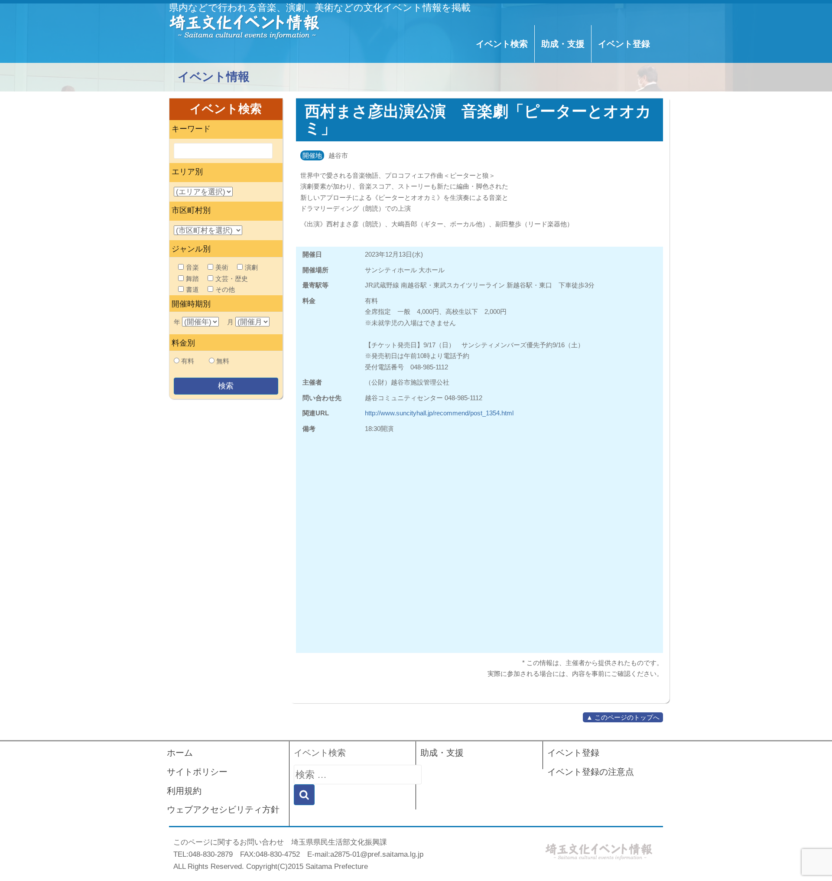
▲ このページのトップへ (623, 717)
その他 (225, 289)
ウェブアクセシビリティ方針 (223, 809)
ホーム (180, 752)
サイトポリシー (197, 772)
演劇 (251, 267)
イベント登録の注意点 (590, 772)
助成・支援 (563, 44)
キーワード (191, 128)
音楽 (192, 267)
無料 (222, 361)
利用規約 (184, 791)
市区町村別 (191, 210)
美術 (221, 267)
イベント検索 (502, 44)
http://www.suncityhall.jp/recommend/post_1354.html (439, 413)
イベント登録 (624, 44)
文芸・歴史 (231, 278)
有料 (187, 361)
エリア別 (187, 171)
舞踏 (192, 278)
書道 (192, 289)
